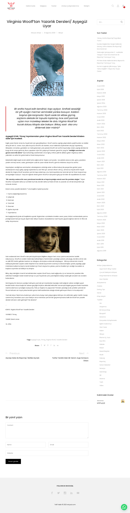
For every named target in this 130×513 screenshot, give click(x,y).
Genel (99, 293)
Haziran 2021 (101, 179)
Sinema (102, 379)
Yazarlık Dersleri (61, 340)
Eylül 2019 (100, 247)
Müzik (101, 355)
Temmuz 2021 (102, 175)
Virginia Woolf (51, 340)
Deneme (103, 317)
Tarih (101, 382)
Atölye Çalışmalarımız (70, 6)
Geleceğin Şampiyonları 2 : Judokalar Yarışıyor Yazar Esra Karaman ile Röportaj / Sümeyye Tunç (110, 54)
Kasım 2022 (101, 124)
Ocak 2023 (101, 117)
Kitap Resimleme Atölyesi (108, 276)
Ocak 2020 (101, 237)
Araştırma (103, 307)
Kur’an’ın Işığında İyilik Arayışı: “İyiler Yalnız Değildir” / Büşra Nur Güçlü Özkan (109, 68)
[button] (124, 507)
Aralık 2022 (100, 120)
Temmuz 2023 (102, 110)
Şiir (100, 375)
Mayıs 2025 (101, 96)
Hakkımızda (30, 6)
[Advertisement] (47, 377)
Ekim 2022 (100, 127)
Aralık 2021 (100, 158)
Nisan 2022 (101, 144)
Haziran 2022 (101, 137)
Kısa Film (103, 341)
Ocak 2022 (101, 155)
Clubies (99, 286)
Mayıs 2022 (101, 141)
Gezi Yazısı (103, 327)
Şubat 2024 (101, 103)
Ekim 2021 (100, 165)
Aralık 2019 (100, 240)
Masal (102, 348)
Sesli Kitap (103, 372)
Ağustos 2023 (101, 107)
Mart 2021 (100, 189)
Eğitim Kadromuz (106, 324)
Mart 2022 (100, 148)
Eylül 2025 (100, 89)
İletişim (86, 6)
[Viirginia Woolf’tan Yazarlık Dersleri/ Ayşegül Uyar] (41, 345)
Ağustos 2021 (101, 172)
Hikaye (60, 33)
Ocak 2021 (100, 196)
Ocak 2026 (101, 86)
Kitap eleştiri (101, 296)
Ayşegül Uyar (35, 340)
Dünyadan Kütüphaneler (108, 320)
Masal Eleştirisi (104, 351)
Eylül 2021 (100, 168)
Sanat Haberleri (105, 365)
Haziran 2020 (101, 220)
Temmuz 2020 (102, 216)
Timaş (43, 340)
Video (101, 385)
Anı (101, 303)
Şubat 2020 (101, 234)
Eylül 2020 (100, 209)
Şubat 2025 (101, 100)
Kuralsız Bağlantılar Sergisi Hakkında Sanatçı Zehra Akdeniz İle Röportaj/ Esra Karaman (109, 46)
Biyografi (103, 313)
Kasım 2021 (101, 161)
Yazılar (54, 6)
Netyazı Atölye (36, 33)
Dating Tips (101, 289)
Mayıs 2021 (100, 182)
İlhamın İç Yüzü (105, 337)
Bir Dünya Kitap (105, 310)
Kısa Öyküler (104, 279)
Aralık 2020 (101, 199)
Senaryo (102, 368)
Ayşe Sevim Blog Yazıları (108, 269)
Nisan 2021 (100, 185)
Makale (102, 344)
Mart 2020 (100, 230)
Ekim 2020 (100, 206)
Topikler (99, 300)
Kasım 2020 (101, 203)
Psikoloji (102, 358)
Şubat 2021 (101, 192)
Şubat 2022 (101, 151)
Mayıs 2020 (101, 223)
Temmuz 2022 (102, 134)
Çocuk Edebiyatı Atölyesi (108, 272)
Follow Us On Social (65, 486)
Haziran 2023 (101, 113)
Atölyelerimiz (101, 283)
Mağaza (43, 6)
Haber (102, 331)
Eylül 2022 (100, 131)
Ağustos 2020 (102, 213)
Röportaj (102, 361)
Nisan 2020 (101, 227)
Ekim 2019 (100, 244)
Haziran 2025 (101, 93)
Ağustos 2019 (101, 251)
